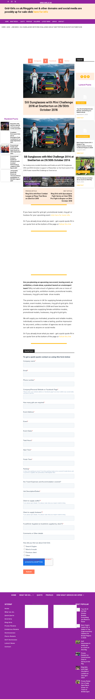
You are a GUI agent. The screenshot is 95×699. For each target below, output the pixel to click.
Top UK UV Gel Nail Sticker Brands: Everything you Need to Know (85, 110)
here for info (40, 11)
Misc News (81, 103)
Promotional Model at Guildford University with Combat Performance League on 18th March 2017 (15, 162)
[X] (15, 1)
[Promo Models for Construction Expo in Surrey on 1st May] (78, 654)
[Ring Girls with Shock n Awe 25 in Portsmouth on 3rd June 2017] (5, 126)
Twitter (67, 61)
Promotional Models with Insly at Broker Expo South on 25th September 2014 (15, 149)
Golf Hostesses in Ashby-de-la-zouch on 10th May (85, 178)
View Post (80, 117)
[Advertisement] (48, 41)
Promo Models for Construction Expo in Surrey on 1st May (85, 658)
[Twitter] (60, 61)
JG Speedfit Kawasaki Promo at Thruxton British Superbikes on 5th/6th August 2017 (15, 175)
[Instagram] (12, 1)
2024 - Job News (82, 172)
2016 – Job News (13, 27)
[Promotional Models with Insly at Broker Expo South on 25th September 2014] (5, 148)
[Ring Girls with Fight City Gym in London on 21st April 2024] (78, 668)
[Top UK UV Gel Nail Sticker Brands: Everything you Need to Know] (85, 97)
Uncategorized (82, 136)
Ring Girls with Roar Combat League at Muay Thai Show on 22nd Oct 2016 (36, 195)
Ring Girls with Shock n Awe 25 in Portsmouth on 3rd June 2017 (15, 126)
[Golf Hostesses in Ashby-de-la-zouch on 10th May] (85, 166)
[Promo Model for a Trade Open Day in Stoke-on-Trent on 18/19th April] (78, 682)
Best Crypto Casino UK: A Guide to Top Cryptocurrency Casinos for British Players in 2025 (85, 145)
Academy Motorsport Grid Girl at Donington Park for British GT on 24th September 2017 (15, 137)
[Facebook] (8, 1)
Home (3, 27)
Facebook (52, 61)
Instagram (37, 61)
